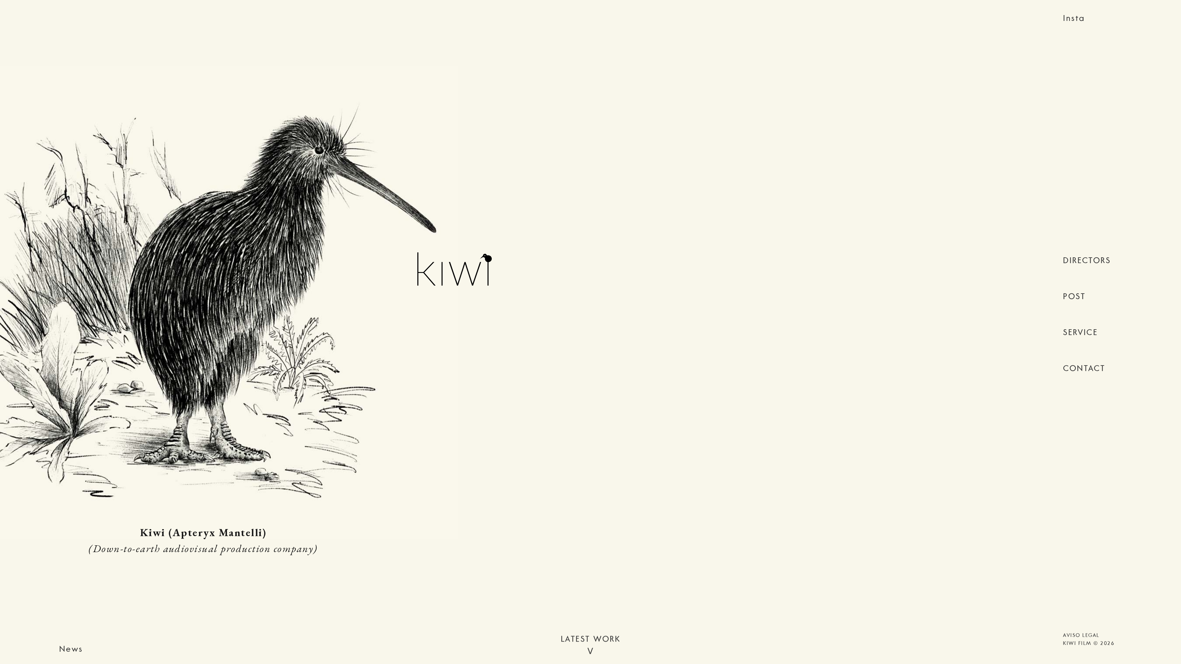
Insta (1074, 18)
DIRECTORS (1087, 260)
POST (1074, 296)
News (71, 648)
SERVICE (1080, 332)
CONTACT (1084, 368)
